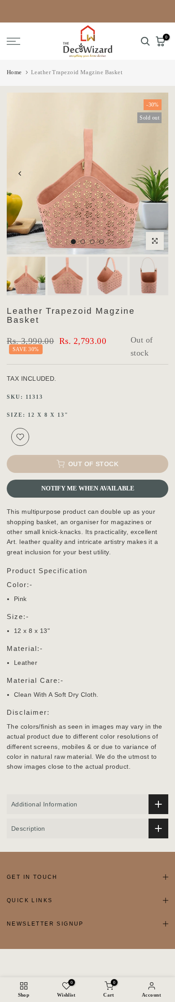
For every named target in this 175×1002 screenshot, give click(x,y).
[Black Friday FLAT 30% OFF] (87, 11)
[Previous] (20, 173)
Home (14, 72)
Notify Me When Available (87, 488)
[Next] (155, 173)
